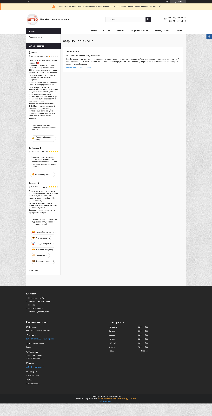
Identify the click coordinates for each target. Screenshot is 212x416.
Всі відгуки (33, 270)
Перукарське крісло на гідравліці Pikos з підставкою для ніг (44, 127)
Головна (93, 31)
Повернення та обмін (139, 31)
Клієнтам (179, 31)
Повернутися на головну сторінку (79, 67)
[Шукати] (148, 19)
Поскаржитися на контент (107, 399)
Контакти (120, 31)
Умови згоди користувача (38, 312)
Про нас (106, 31)
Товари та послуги (36, 37)
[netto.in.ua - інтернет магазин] (32, 19)
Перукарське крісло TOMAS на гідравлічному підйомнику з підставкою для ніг (44, 221)
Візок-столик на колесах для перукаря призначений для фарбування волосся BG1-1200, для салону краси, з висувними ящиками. (44, 162)
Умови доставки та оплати (39, 301)
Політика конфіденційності (126, 399)
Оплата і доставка (161, 31)
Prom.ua (118, 396)
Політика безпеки (35, 308)
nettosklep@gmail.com (35, 367)
